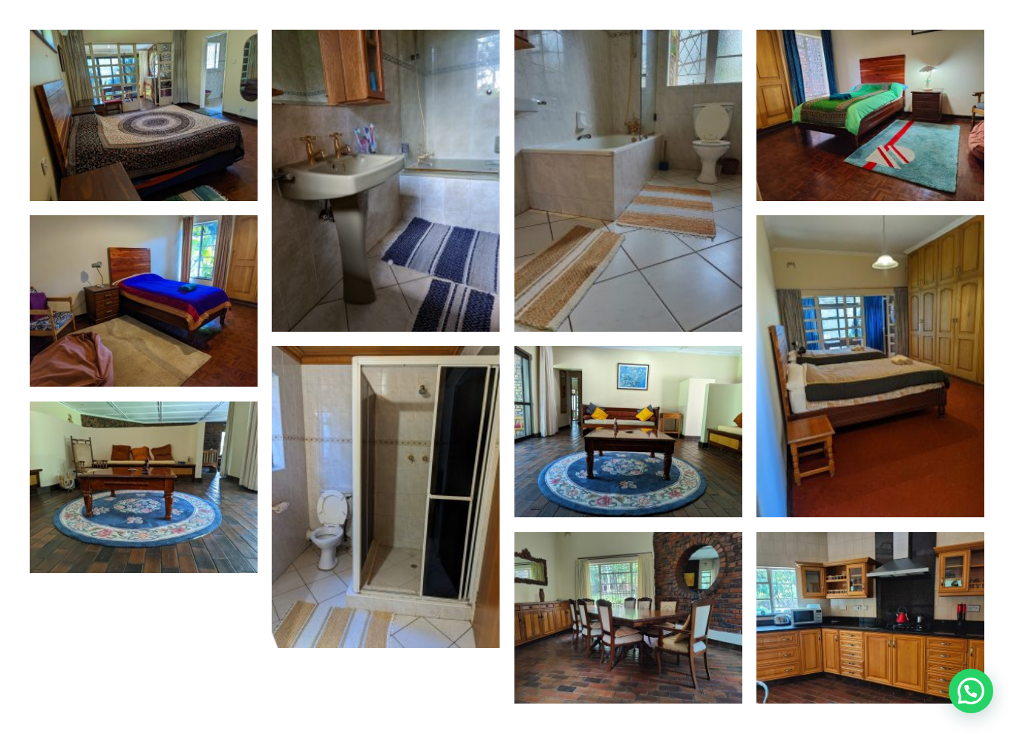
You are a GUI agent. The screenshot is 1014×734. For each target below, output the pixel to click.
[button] (971, 691)
